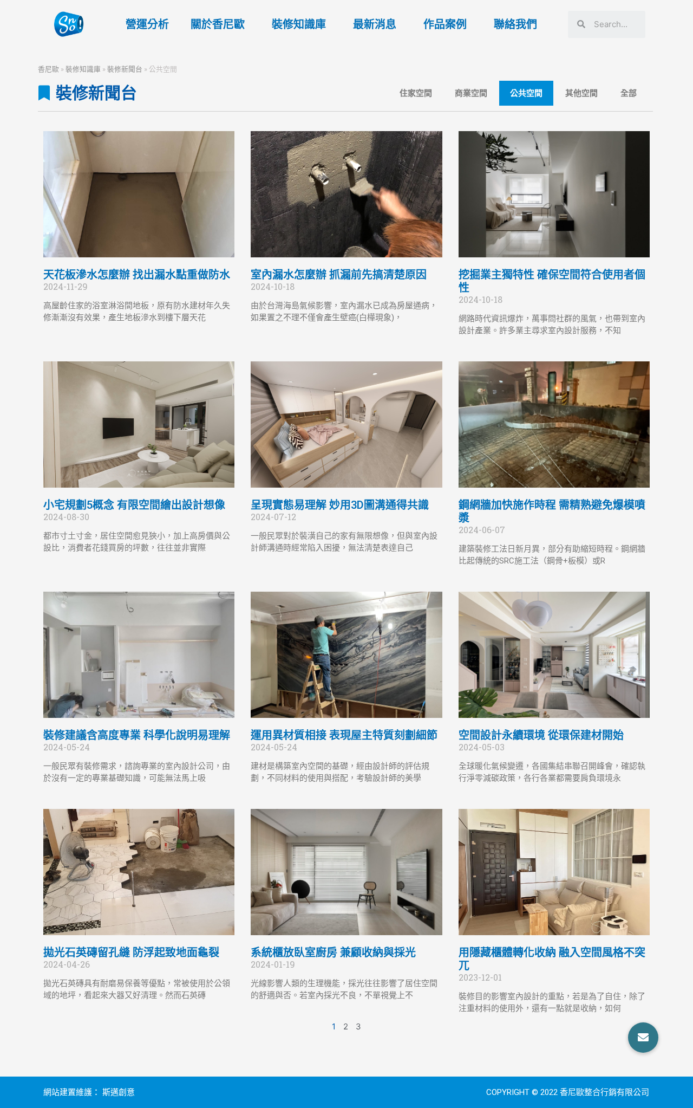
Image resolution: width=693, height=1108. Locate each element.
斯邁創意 (118, 1092)
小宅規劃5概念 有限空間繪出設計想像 (134, 504)
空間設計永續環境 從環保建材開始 (541, 735)
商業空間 (471, 93)
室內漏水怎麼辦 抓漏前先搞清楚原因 (339, 274)
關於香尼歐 (218, 24)
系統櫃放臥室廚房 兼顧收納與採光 (333, 952)
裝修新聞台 (124, 68)
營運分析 (147, 24)
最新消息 (374, 24)
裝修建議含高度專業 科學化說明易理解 (136, 735)
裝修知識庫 (299, 24)
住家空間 (416, 93)
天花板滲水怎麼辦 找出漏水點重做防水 (136, 274)
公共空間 (526, 93)
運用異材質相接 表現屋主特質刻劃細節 (344, 735)
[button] (643, 1037)
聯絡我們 (515, 24)
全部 (628, 93)
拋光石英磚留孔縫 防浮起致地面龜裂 (131, 952)
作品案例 (445, 24)
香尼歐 (48, 68)
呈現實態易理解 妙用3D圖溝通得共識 (340, 504)
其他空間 (581, 93)
